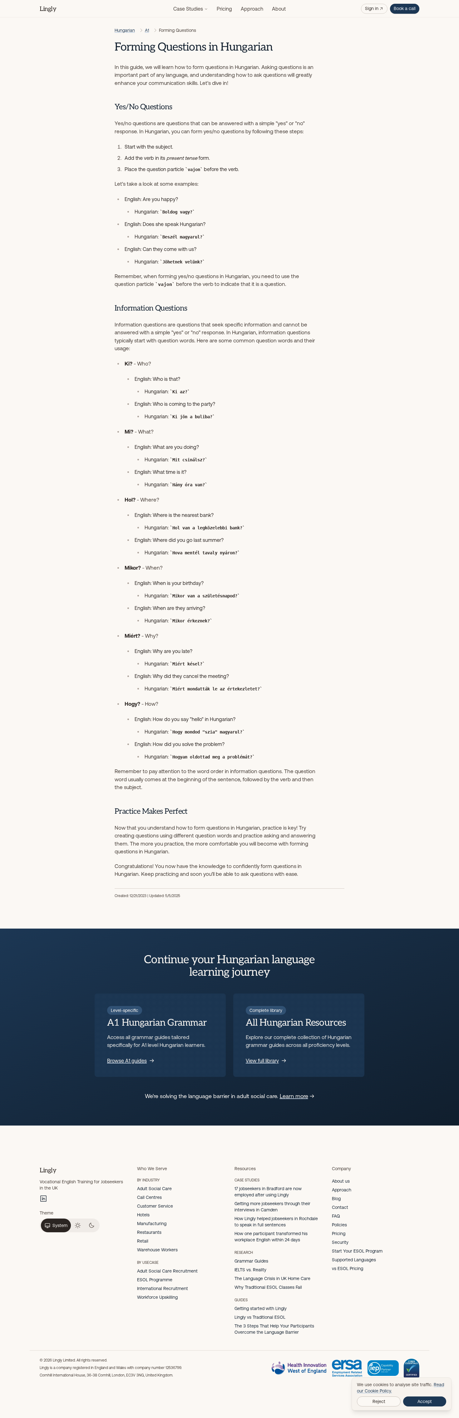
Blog (336, 1198)
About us (341, 1181)
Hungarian (125, 30)
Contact (340, 1207)
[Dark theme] (91, 1225)
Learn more (294, 1096)
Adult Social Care (154, 1188)
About (279, 9)
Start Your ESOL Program (357, 1251)
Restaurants (149, 1232)
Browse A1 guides (127, 1060)
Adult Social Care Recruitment (167, 1270)
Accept (424, 1401)
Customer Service (155, 1206)
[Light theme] (78, 1225)
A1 (147, 30)
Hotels (143, 1214)
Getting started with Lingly (260, 1308)
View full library (262, 1060)
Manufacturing (151, 1223)
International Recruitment (162, 1288)
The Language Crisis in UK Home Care (272, 1278)
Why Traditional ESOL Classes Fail (268, 1287)
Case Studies (188, 9)
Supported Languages (354, 1259)
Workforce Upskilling (157, 1297)
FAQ (336, 1216)
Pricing (224, 9)
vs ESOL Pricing (347, 1268)
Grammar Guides (251, 1261)
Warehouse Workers (157, 1249)
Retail (142, 1241)
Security (340, 1242)
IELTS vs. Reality (250, 1269)
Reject (379, 1401)
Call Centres (149, 1197)
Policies (339, 1224)
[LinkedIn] (43, 1198)
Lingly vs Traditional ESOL (259, 1317)
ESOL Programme (154, 1279)
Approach (252, 9)
